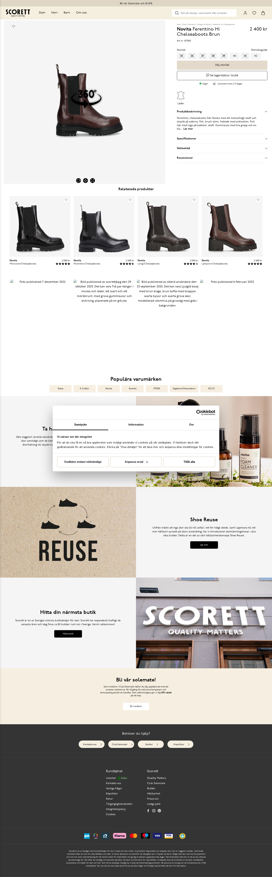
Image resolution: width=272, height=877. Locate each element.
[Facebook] (148, 811)
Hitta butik (68, 634)
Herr (54, 12)
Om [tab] (191, 424)
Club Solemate (119, 744)
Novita (108, 389)
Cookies (110, 814)
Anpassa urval (134, 461)
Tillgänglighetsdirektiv (119, 804)
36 (192, 56)
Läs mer (204, 545)
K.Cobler (84, 389)
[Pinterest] (159, 811)
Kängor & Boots (204, 25)
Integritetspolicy (116, 809)
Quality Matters (156, 778)
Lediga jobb (154, 804)
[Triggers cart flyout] (263, 13)
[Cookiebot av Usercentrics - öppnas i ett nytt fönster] (199, 412)
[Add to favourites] (13, 26)
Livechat (116, 778)
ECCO (211, 389)
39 (223, 56)
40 (234, 56)
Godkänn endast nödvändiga (82, 461)
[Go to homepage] (18, 12)
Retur (109, 799)
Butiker (149, 744)
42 (255, 56)
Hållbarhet (153, 793)
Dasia (60, 389)
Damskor (192, 25)
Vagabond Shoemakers (184, 389)
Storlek (181, 50)
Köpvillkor (179, 744)
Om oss (81, 12)
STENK (156, 389)
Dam (42, 12)
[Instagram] (154, 811)
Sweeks (133, 389)
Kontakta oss (90, 744)
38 (213, 56)
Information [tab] (136, 424)
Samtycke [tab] (80, 424)
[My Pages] (245, 13)
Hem (179, 25)
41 (245, 56)
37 (202, 56)
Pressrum (153, 799)
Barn (67, 12)
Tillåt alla (189, 461)
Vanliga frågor (114, 788)
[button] (41, 323)
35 (181, 56)
